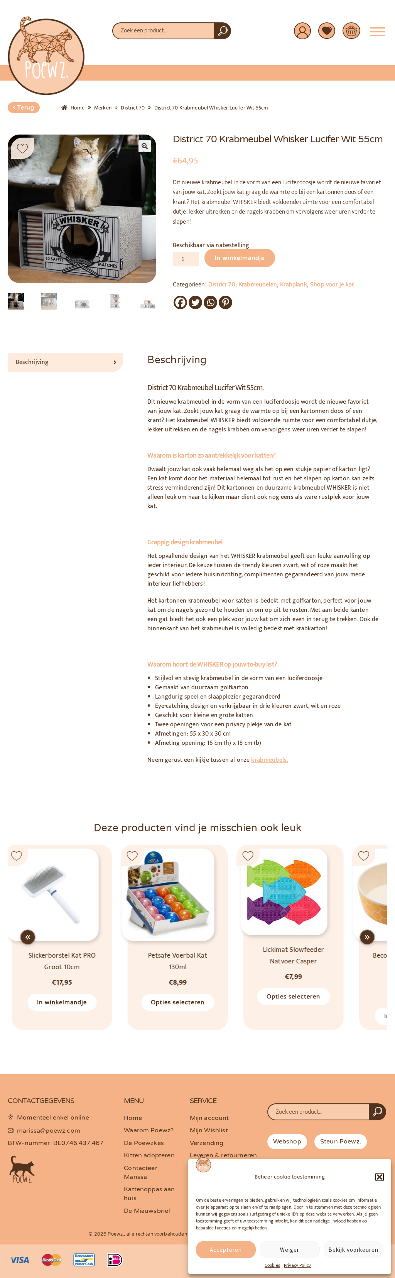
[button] (379, 1177)
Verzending (207, 1143)
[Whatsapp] (210, 302)
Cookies (272, 1265)
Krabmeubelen (257, 284)
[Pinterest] (225, 302)
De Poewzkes (144, 1143)
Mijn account (209, 1118)
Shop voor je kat (332, 284)
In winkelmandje (240, 257)
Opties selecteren (174, 1002)
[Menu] (377, 28)
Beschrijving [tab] (32, 362)
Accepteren (226, 1249)
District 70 (133, 107)
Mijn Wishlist (209, 1130)
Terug (25, 107)
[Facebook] (180, 302)
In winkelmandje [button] (58, 1002)
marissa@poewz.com (48, 1131)
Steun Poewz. (340, 1141)
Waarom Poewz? (149, 1130)
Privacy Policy (297, 1265)
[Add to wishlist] (22, 148)
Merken (102, 107)
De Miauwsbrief (147, 1211)
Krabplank (293, 284)
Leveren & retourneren (223, 1155)
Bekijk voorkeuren (353, 1249)
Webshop (287, 1141)
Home (78, 107)
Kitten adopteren (149, 1155)
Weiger (289, 1249)
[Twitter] (195, 302)
